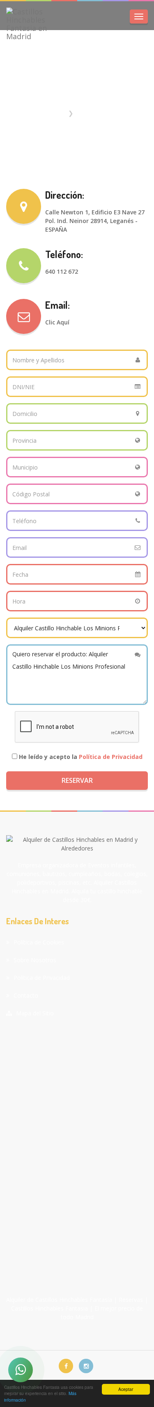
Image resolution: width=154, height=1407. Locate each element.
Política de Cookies (39, 942)
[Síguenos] (66, 1366)
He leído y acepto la (81, 757)
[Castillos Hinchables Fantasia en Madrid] (33, 24)
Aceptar (125, 1389)
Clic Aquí (57, 322)
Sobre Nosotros (35, 960)
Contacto (26, 995)
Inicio (57, 113)
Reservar (77, 780)
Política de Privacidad (111, 757)
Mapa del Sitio (35, 1013)
